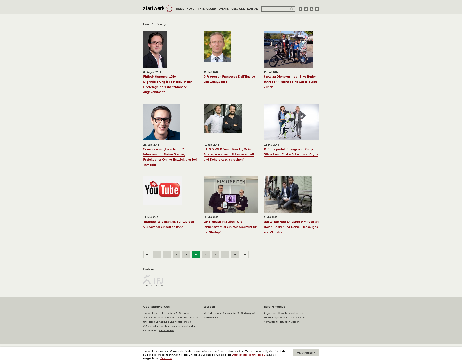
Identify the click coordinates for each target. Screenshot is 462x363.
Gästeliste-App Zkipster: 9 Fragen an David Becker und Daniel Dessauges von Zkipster (291, 227)
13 (235, 254)
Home (180, 8)
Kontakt (253, 8)
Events (224, 8)
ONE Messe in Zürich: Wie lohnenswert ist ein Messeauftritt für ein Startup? (230, 227)
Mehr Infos (166, 358)
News (190, 8)
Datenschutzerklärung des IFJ (248, 354)
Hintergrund (206, 8)
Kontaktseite (271, 321)
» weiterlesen (166, 330)
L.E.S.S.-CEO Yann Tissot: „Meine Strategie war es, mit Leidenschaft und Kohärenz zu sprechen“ (229, 154)
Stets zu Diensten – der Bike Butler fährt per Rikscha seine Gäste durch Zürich (290, 82)
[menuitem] (148, 253)
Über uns (238, 8)
